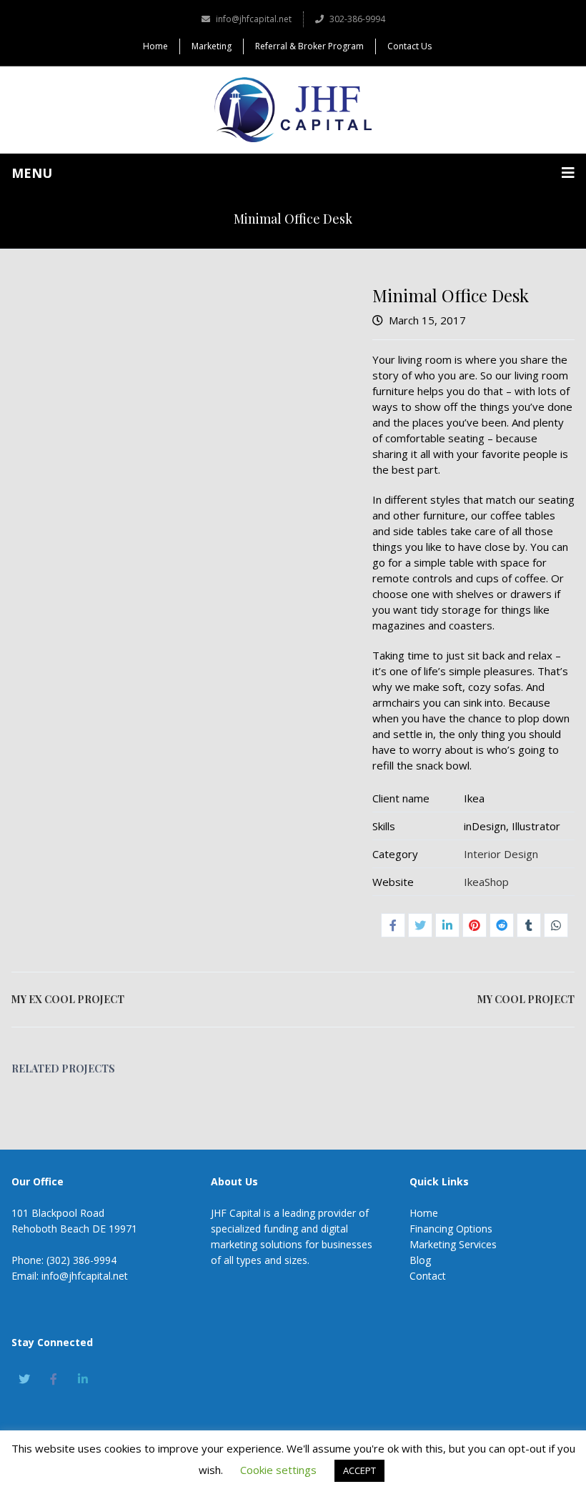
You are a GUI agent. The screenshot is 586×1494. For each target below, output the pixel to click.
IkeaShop (486, 882)
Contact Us (409, 46)
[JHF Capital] (293, 109)
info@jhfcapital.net (254, 19)
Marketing (212, 46)
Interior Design (501, 854)
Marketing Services (453, 1244)
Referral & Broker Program (309, 46)
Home (155, 46)
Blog (420, 1260)
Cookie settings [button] (278, 1470)
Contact (427, 1276)
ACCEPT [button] (359, 1470)
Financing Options (450, 1228)
